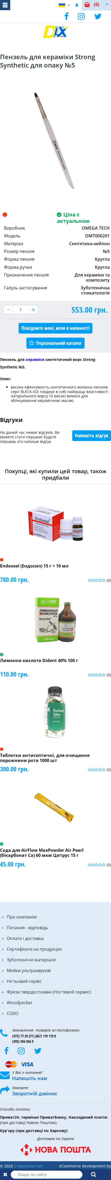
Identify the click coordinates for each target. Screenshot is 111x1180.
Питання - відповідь (27, 928)
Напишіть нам (29, 1078)
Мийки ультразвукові (29, 970)
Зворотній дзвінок (34, 1093)
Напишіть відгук (91, 435)
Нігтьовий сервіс (24, 981)
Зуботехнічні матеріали (31, 960)
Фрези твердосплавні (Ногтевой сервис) (49, 992)
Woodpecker (20, 1003)
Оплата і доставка (25, 938)
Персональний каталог (59, 343)
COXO (12, 1013)
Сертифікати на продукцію (34, 949)
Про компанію (22, 917)
